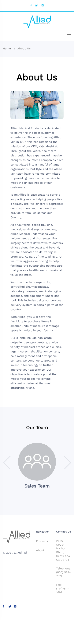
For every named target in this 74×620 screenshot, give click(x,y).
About (40, 550)
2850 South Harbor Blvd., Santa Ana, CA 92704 (63, 550)
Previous (7, 462)
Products (42, 541)
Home (7, 48)
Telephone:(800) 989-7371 (63, 572)
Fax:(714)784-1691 (62, 588)
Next (67, 462)
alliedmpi (20, 552)
